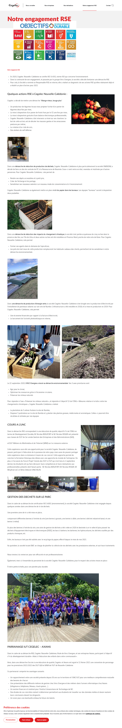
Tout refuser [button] (26, 720)
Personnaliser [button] (10, 720)
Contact (108, 5)
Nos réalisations (68, 5)
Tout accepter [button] (42, 720)
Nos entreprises (49, 5)
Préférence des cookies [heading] (17, 707)
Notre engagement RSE (90, 5)
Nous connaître (30, 5)
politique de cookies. (93, 713)
